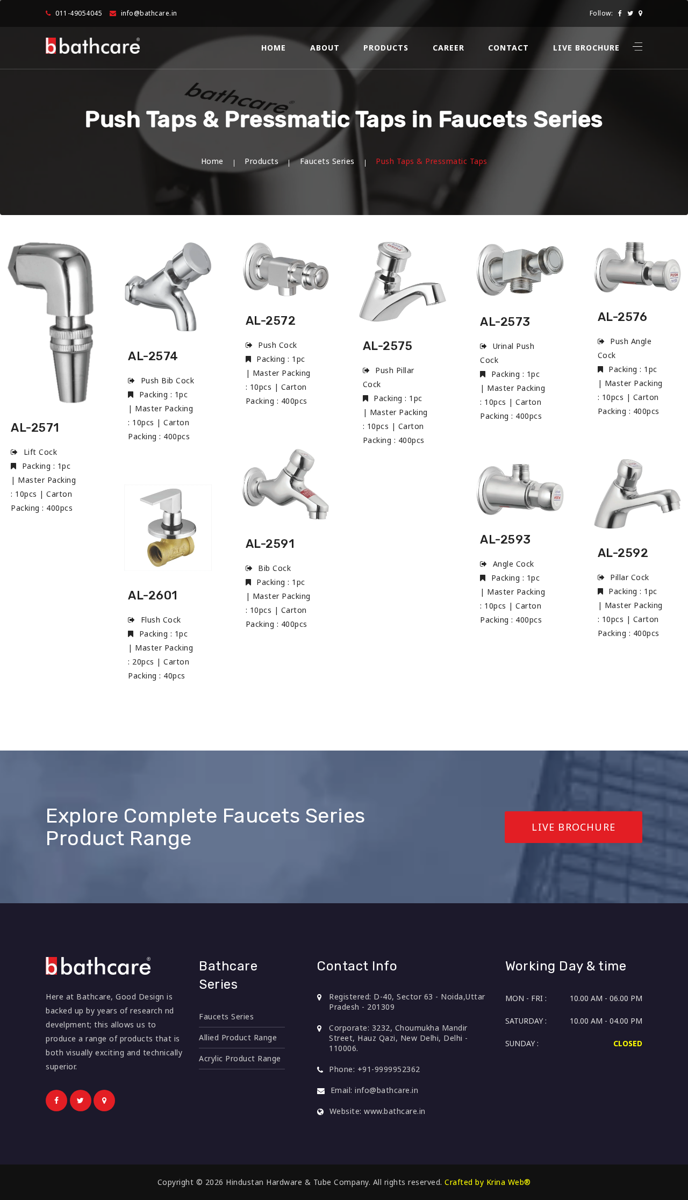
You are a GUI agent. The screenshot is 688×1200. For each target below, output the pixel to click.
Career (448, 47)
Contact (508, 47)
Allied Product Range (238, 1037)
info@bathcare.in (149, 13)
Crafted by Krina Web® (488, 1182)
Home (273, 47)
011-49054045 (78, 13)
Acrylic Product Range (240, 1058)
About (325, 47)
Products (385, 47)
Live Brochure (586, 47)
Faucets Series (327, 161)
